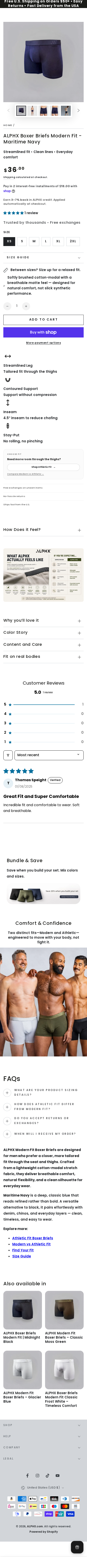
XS (11, 242)
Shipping (9, 177)
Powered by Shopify (43, 1532)
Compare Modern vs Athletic (25, 474)
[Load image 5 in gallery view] (66, 111)
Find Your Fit (23, 1250)
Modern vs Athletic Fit (31, 1244)
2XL (75, 242)
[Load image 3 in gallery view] (43, 111)
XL (60, 242)
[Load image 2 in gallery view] (32, 111)
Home (7, 125)
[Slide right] (78, 111)
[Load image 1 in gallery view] (21, 111)
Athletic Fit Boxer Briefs (32, 1238)
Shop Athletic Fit (43, 467)
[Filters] (8, 755)
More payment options (43, 343)
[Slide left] (8, 111)
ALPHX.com (35, 1526)
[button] (14, 213)
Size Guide (21, 1256)
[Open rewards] (77, 1547)
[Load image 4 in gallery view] (55, 111)
